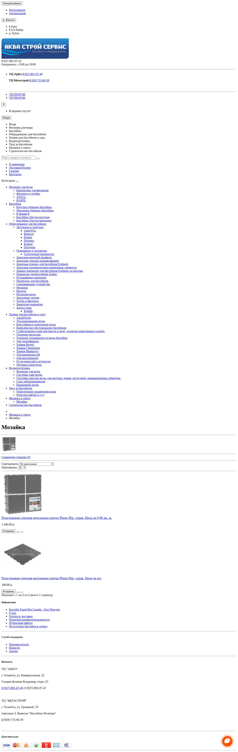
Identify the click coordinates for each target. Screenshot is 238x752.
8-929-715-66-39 (39, 80)
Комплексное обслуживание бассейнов (41, 327)
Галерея (14, 171)
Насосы (21, 291)
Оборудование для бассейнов (27, 223)
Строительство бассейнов (25, 405)
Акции (13, 651)
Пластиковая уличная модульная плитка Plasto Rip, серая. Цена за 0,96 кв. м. (56, 518)
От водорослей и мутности (33, 361)
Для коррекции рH (28, 354)
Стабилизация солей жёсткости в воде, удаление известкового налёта (60, 331)
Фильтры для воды (21, 187)
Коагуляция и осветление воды (36, 324)
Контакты (15, 174)
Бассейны (15, 203)
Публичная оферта (21, 623)
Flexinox (29, 240)
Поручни (29, 247)
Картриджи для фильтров (32, 190)
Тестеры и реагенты (29, 364)
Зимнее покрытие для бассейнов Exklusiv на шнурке (49, 270)
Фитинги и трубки (28, 193)
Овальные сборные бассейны (35, 210)
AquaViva (30, 230)
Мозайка (21, 401)
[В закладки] (17, 532)
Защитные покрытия (29, 304)
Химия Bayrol (25, 344)
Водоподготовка (19, 368)
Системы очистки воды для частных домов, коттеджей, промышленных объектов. (68, 378)
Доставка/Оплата (20, 167)
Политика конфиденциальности (29, 619)
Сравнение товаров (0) (15, 457)
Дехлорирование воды (30, 321)
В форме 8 (22, 213)
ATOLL (21, 197)
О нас (12, 612)
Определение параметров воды (36, 391)
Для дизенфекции (27, 341)
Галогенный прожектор (39, 254)
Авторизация (17, 13)
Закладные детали (27, 297)
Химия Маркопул (27, 351)
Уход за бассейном (20, 388)
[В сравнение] (21, 532)
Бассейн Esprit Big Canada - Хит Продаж (34, 609)
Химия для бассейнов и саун (27, 314)
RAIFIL (21, 200)
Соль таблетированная (30, 381)
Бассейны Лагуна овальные (33, 220)
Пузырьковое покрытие (31, 277)
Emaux (28, 237)
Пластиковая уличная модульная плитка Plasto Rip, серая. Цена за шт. (51, 578)
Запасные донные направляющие (37, 260)
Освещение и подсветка (31, 250)
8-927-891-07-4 (31, 74)
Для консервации (27, 358)
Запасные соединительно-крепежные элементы (46, 267)
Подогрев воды (26, 294)
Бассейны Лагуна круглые (33, 217)
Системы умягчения (29, 374)
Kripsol (28, 244)
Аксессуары (24, 307)
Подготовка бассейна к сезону (28, 626)
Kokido (28, 311)
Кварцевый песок (27, 384)
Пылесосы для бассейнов (32, 280)
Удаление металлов (28, 334)
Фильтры (22, 287)
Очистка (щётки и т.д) (30, 394)
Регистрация (17, 10)
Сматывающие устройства (33, 284)
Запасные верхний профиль (34, 257)
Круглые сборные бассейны (34, 207)
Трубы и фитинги (27, 301)
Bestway (29, 234)
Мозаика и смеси (19, 398)
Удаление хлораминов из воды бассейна (41, 337)
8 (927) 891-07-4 (11, 688)
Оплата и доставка (21, 616)
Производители (19, 644)
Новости (14, 647)
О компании (17, 164)
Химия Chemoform (28, 348)
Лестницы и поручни (30, 227)
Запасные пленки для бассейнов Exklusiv (42, 264)
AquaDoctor (23, 317)
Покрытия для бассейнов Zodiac (36, 274)
